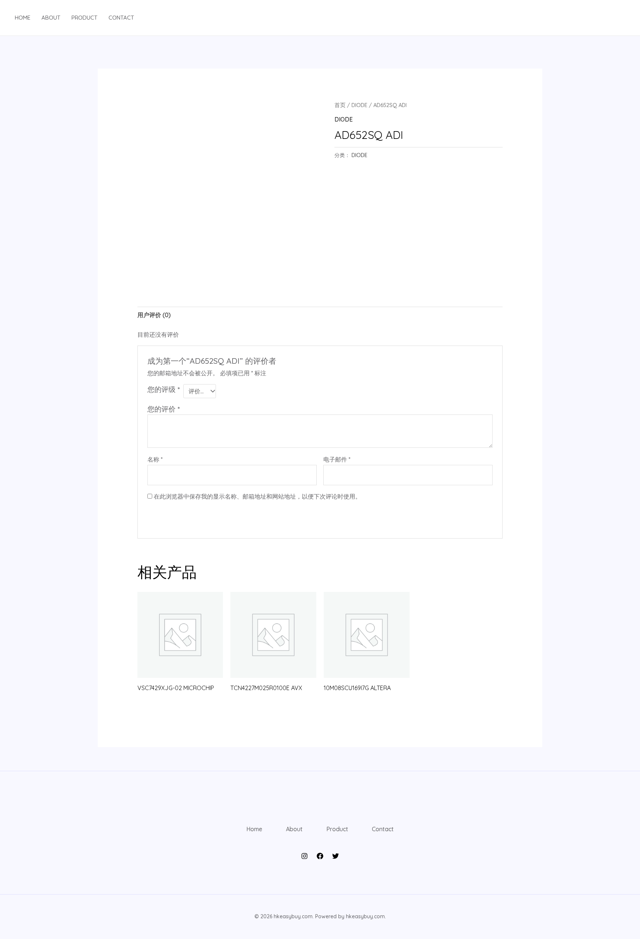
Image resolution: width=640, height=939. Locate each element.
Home (22, 17)
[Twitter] (335, 856)
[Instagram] (304, 856)
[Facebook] (320, 856)
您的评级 (163, 389)
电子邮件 (336, 459)
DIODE (359, 105)
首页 (340, 105)
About (50, 17)
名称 (155, 459)
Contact (121, 17)
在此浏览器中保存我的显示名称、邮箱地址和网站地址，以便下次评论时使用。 (257, 496)
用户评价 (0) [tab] (154, 315)
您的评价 (163, 408)
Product (84, 17)
